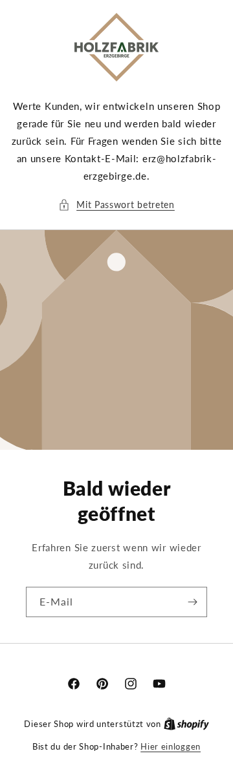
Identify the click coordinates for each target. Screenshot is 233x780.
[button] (116, 204)
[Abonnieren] (192, 602)
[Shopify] (186, 724)
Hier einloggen (170, 746)
